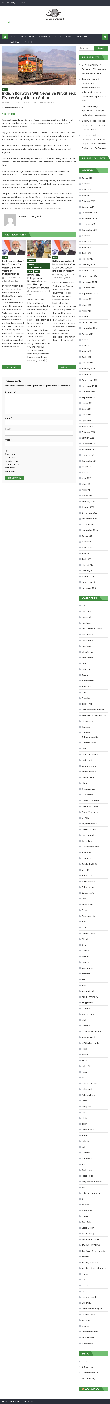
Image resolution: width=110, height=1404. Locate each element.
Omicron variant (89, 1083)
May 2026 (86, 195)
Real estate (87, 1170)
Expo (84, 898)
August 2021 (87, 466)
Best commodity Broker (93, 709)
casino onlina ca (89, 760)
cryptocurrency (89, 823)
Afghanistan (87, 657)
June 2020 (87, 547)
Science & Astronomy (92, 1193)
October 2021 (88, 455)
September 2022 (90, 397)
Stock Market (88, 1227)
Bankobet (86, 686)
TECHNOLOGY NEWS (91, 1245)
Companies (87, 794)
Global (85, 939)
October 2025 (88, 224)
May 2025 (86, 247)
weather (86, 1326)
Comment (10, 392)
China (84, 783)
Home (12, 36)
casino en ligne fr (90, 754)
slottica (85, 1204)
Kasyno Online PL (90, 997)
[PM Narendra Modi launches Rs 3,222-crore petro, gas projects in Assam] (64, 247)
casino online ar (89, 766)
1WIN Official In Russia (92, 628)
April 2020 (86, 559)
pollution (86, 1141)
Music (84, 1048)
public (85, 1147)
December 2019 (89, 582)
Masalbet (86, 1025)
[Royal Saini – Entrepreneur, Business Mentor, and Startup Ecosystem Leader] (39, 249)
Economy (86, 852)
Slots (84, 1199)
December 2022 (89, 380)
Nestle (85, 1054)
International (88, 991)
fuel (84, 921)
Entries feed (87, 1367)
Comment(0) (48, 102)
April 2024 (86, 311)
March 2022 (87, 426)
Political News (88, 1129)
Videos (68, 36)
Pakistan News (88, 1095)
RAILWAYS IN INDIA (54, 208)
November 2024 (89, 282)
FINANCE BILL (87, 904)
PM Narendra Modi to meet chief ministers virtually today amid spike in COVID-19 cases (13, 367)
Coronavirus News (90, 806)
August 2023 (88, 334)
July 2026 (86, 183)
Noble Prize (87, 1066)
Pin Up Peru (87, 1106)
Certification (88, 777)
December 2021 (89, 443)
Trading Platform (90, 1262)
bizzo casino (87, 721)
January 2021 (88, 507)
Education (86, 858)
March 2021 (87, 495)
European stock (89, 893)
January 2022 (88, 438)
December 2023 (89, 322)
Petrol (84, 1100)
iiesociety (86, 973)
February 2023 (88, 368)
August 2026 (88, 178)
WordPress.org (88, 1378)
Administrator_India (29, 102)
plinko (84, 1118)
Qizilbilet (86, 1152)
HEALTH (85, 956)
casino (85, 748)
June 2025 (86, 241)
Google (85, 950)
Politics (85, 1135)
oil (83, 1077)
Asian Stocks (88, 669)
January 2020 (88, 576)
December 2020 (89, 513)
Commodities (88, 789)
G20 (84, 927)
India (5, 89)
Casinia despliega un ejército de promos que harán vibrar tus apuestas (94, 110)
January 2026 (88, 207)
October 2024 (88, 287)
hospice (85, 962)
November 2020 (89, 518)
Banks (84, 692)
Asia (84, 663)
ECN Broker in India (90, 846)
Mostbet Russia (89, 1037)
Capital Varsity (89, 742)
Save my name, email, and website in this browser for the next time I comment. (12, 462)
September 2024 (90, 293)
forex (84, 910)
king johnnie (87, 1002)
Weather (86, 1320)
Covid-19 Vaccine (90, 812)
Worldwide (92, 1388)
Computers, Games (91, 800)
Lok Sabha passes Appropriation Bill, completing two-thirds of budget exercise (68, 367)
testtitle (14, 42)
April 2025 (86, 253)
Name (8, 418)
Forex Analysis (88, 916)
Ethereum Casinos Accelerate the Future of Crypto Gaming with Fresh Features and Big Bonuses (94, 141)
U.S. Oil (85, 1285)
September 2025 (90, 230)
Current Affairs (89, 829)
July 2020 (86, 541)
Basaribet (86, 698)
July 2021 (86, 472)
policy (84, 1124)
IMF (83, 979)
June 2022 (86, 409)
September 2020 (90, 530)
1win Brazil (86, 617)
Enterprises (87, 875)
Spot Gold (86, 1222)
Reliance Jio (87, 1176)
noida (84, 1072)
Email (8, 429)
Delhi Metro (87, 841)
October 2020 (88, 524)
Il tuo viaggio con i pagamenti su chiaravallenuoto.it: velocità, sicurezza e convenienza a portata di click (94, 90)
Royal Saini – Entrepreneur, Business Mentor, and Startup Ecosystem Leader (38, 281)
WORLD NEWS (88, 1337)
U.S (83, 1279)
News (37, 271)
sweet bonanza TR (90, 1239)
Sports (85, 1216)
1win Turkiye (87, 634)
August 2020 (88, 536)
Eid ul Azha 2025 (89, 864)
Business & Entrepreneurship (35, 266)
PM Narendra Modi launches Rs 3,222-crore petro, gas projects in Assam (63, 266)
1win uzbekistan (89, 640)
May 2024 (86, 305)
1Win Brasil (86, 611)
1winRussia (86, 646)
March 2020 (87, 565)
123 (83, 605)
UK (83, 1291)
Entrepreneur (88, 887)
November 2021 (89, 449)
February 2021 (88, 501)
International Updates (50, 36)
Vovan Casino (88, 1314)
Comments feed (90, 1372)
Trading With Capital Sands (94, 1268)
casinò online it (89, 771)
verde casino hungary (92, 1308)
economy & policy (20, 208)
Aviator (85, 675)
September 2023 (90, 328)
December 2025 (89, 212)
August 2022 (88, 403)
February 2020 (88, 570)
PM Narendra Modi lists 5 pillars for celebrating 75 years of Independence (13, 268)
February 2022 (88, 432)
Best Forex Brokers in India (94, 715)
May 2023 (86, 351)
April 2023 (86, 357)
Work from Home (90, 1331)
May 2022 (86, 414)
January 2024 (88, 316)
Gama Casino (88, 933)
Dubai (29, 295)
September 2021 (89, 461)
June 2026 (87, 189)
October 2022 (88, 391)
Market (85, 1020)
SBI (83, 1187)
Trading (85, 1256)
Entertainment (27, 36)
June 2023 (86, 345)
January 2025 (88, 270)
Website (8, 440)
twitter (85, 1274)
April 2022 (86, 420)
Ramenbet (87, 1158)
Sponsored (82, 36)
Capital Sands (8, 114)
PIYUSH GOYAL (40, 208)
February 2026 (88, 201)
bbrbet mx (87, 704)
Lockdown (86, 1008)
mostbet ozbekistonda (92, 1031)
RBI (83, 1164)
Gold (84, 945)
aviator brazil (88, 680)
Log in (84, 1361)
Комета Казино (88, 1343)
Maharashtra (88, 1014)
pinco (84, 1112)
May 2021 (86, 484)
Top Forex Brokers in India (93, 1251)
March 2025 (87, 259)
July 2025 (86, 235)
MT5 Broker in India (90, 1043)
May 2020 (86, 553)
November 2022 (89, 386)
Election (85, 870)
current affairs (89, 835)
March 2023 (87, 362)
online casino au (89, 1089)
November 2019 (89, 588)
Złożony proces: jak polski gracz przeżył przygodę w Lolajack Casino (93, 125)
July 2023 (86, 339)
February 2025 (88, 264)
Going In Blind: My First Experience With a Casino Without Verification (94, 69)
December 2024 (89, 276)
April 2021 (86, 489)
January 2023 (88, 374)
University (86, 1303)
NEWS (30, 208)
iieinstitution (87, 968)
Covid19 (85, 818)
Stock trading (88, 1233)
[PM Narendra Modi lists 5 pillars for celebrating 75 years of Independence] (14, 247)
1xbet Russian (88, 652)
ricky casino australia (92, 1181)
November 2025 (89, 218)
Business (32, 261)
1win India (86, 623)
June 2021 (86, 478)
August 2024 (88, 299)
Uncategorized (89, 1297)
